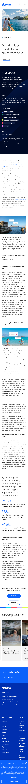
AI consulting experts (20, 199)
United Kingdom (6, 749)
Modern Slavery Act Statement (22, 738)
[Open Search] (19, 4)
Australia (4, 721)
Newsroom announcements (9, 704)
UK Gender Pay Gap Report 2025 (22, 745)
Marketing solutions (7, 699)
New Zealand (5, 744)
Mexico (4, 738)
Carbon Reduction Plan (22, 757)
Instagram (22, 730)
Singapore (5, 747)
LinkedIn (21, 721)
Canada (4, 724)
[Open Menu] (24, 4)
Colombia (4, 726)
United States (5, 752)
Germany (4, 729)
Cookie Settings (14, 777)
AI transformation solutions (9, 696)
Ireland (4, 732)
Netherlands (5, 741)
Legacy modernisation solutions (11, 702)
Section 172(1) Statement (22, 751)
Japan (3, 735)
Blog (3, 707)
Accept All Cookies (14, 781)
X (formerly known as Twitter (22, 725)
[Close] (26, 762)
